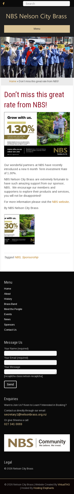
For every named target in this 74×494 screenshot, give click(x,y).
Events (8, 314)
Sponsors (9, 324)
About (7, 293)
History (8, 299)
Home (12, 81)
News (7, 319)
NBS (17, 257)
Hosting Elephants (44, 488)
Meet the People (13, 309)
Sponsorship (30, 257)
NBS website (60, 201)
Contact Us (10, 329)
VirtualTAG (64, 484)
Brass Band (10, 304)
